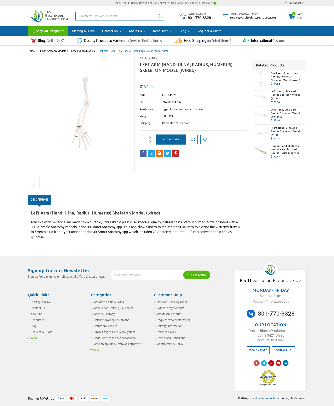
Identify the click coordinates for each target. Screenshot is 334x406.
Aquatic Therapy (104, 314)
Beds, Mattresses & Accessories (115, 338)
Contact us (110, 31)
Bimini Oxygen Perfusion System (114, 332)
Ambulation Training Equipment (113, 308)
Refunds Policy (166, 332)
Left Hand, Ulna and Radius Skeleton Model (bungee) (285, 113)
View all (32, 338)
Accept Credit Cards (268, 385)
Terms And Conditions (171, 338)
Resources (161, 31)
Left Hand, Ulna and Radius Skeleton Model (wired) (285, 95)
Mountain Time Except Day (270, 301)
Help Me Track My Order (172, 302)
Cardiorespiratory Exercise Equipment (117, 344)
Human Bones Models (82, 50)
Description (39, 199)
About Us (136, 31)
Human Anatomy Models (52, 50)
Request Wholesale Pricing (174, 320)
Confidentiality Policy (170, 344)
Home (31, 50)
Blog (183, 31)
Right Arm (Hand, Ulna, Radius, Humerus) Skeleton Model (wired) (285, 76)
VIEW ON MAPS (258, 350)
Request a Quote (209, 31)
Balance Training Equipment (111, 320)
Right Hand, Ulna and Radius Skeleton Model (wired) (285, 131)
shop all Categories (50, 31)
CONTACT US (283, 350)
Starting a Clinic (83, 31)
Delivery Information (169, 326)
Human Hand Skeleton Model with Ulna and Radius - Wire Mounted (285, 149)
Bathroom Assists (105, 326)
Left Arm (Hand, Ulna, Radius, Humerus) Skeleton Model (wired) (134, 50)
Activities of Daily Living (109, 302)
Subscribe (198, 275)
